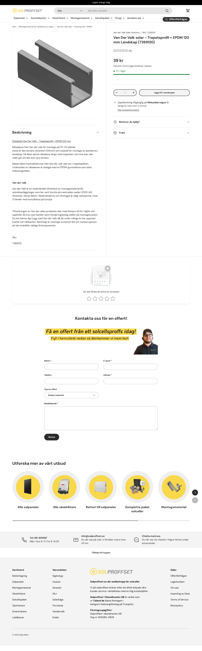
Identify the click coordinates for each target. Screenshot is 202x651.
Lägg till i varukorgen (164, 92)
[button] (188, 10)
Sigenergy (57, 575)
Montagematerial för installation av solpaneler (36, 27)
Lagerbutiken (178, 581)
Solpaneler (18, 581)
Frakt (131, 66)
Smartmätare (19, 611)
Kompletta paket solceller (137, 509)
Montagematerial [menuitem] (80, 18)
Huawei (56, 581)
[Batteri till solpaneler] (101, 487)
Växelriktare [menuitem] (58, 18)
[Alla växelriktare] (64, 487)
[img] (120, 51)
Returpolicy (177, 605)
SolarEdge (57, 599)
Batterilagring (19, 575)
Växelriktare (18, 593)
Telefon (48, 375)
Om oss (175, 587)
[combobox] (113, 10)
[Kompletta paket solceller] (137, 487)
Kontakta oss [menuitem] (134, 18)
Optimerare (18, 605)
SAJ (54, 593)
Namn (47, 360)
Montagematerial (173, 507)
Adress (106, 375)
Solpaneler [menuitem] (19, 18)
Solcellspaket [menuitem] (102, 18)
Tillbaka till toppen (101, 552)
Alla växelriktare (64, 507)
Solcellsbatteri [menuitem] (38, 18)
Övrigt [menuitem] (118, 18)
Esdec (55, 617)
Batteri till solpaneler (101, 507)
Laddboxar (18, 617)
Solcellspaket (19, 599)
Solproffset (23, 635)
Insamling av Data (180, 593)
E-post (106, 360)
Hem (14, 27)
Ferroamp (57, 605)
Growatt (56, 587)
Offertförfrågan (179, 575)
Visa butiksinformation (128, 110)
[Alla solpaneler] (28, 487)
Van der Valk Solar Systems (126, 32)
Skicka (51, 437)
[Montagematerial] (174, 487)
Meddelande (50, 403)
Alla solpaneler (28, 507)
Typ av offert (50, 389)
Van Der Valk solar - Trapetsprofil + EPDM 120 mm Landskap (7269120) (75, 27)
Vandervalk (58, 611)
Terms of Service (179, 599)
